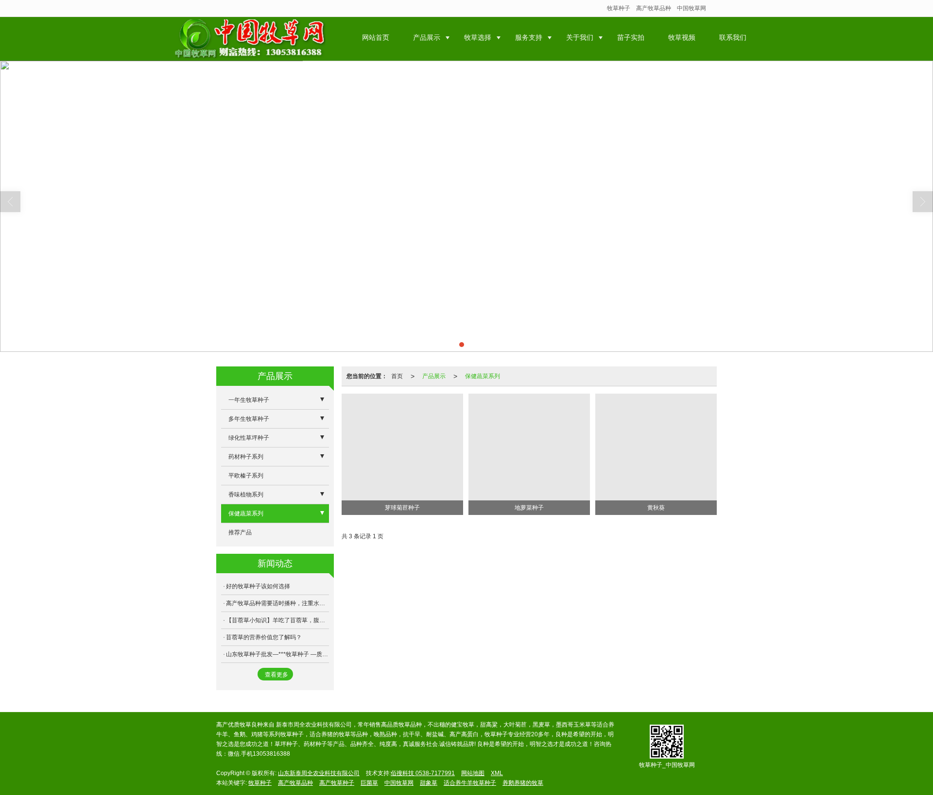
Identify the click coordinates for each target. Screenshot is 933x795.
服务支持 (528, 37)
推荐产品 (240, 532)
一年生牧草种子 (248, 400)
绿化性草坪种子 (248, 437)
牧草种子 (618, 8)
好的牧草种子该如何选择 (258, 586)
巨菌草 (369, 782)
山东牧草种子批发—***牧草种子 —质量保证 (277, 654)
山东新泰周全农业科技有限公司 (319, 773)
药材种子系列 (245, 456)
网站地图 (472, 773)
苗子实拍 (630, 37)
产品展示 (426, 37)
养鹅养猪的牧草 (522, 782)
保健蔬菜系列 (482, 376)
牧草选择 (477, 37)
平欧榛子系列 (245, 475)
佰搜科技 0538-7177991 (423, 773)
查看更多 (276, 674)
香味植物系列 (245, 494)
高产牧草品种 (653, 8)
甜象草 (428, 782)
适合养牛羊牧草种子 (470, 782)
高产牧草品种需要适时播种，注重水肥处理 (277, 603)
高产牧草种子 (336, 782)
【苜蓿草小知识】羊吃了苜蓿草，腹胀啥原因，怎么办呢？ (277, 620)
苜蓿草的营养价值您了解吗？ (264, 637)
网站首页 (375, 37)
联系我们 (732, 37)
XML (497, 773)
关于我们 (579, 37)
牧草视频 (681, 37)
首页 (397, 376)
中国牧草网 (691, 8)
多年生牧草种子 (248, 418)
